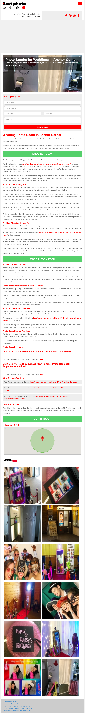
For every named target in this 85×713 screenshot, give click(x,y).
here (41, 359)
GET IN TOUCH (42, 418)
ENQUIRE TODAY (42, 153)
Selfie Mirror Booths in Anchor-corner (17, 710)
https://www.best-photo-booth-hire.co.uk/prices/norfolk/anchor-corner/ (46, 164)
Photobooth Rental (10, 702)
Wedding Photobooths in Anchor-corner (18, 704)
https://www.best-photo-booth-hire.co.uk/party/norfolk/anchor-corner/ (54, 382)
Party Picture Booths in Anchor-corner (17, 706)
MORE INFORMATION (42, 259)
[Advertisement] (42, 36)
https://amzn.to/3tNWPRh (58, 351)
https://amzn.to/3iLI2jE (15, 366)
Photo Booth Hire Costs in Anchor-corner (18, 708)
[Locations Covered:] (3, 3)
